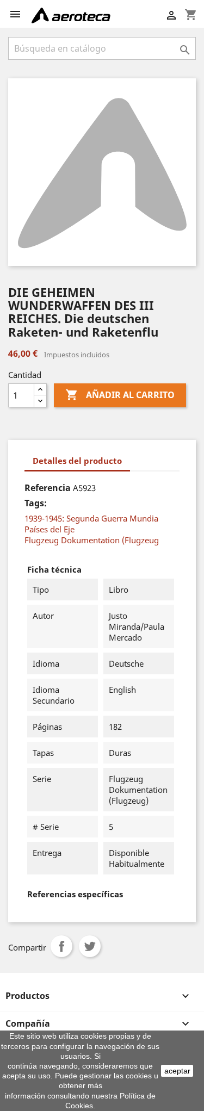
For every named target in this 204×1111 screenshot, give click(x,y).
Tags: (35, 503)
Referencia (47, 487)
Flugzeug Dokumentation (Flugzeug (91, 540)
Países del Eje (49, 529)
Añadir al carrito (120, 394)
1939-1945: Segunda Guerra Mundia (91, 518)
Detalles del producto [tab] (77, 460)
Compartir (61, 946)
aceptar (177, 1070)
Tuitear (90, 946)
